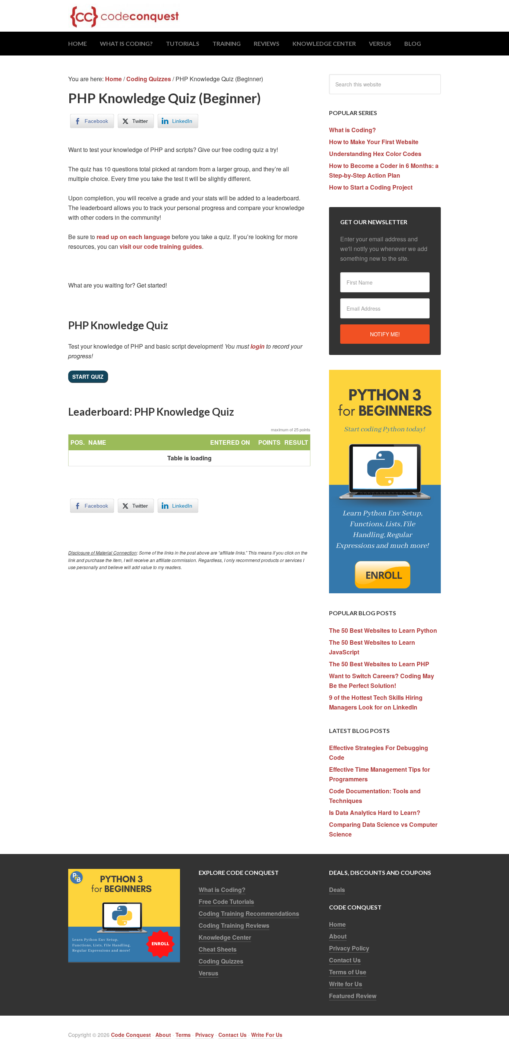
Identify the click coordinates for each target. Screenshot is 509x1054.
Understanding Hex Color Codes (375, 153)
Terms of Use (347, 972)
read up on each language (133, 236)
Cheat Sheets (218, 949)
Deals (337, 889)
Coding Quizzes (221, 961)
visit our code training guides (161, 246)
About (338, 936)
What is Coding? (352, 130)
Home (337, 924)
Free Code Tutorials (226, 901)
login (257, 346)
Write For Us (266, 1034)
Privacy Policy (349, 948)
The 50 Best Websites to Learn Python (383, 630)
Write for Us (345, 984)
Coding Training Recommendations (249, 913)
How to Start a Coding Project (370, 187)
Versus (208, 973)
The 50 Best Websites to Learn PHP (379, 664)
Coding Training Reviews (234, 925)
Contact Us (345, 960)
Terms (183, 1034)
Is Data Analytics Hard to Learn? (374, 812)
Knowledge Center (225, 937)
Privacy (204, 1034)
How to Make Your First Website (373, 141)
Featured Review (352, 995)
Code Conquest (254, 16)
